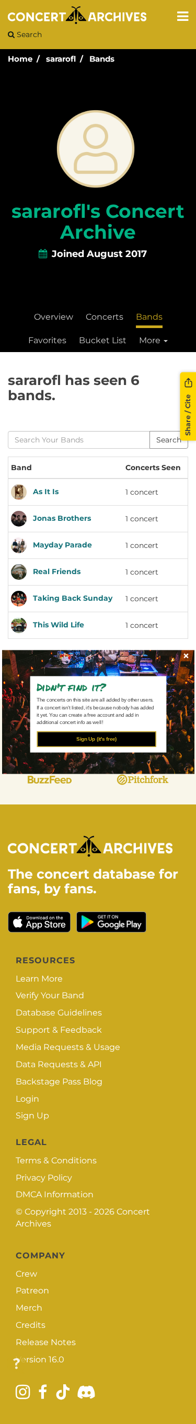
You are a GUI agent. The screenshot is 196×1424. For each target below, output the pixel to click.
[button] (94, 687)
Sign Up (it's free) (96, 739)
